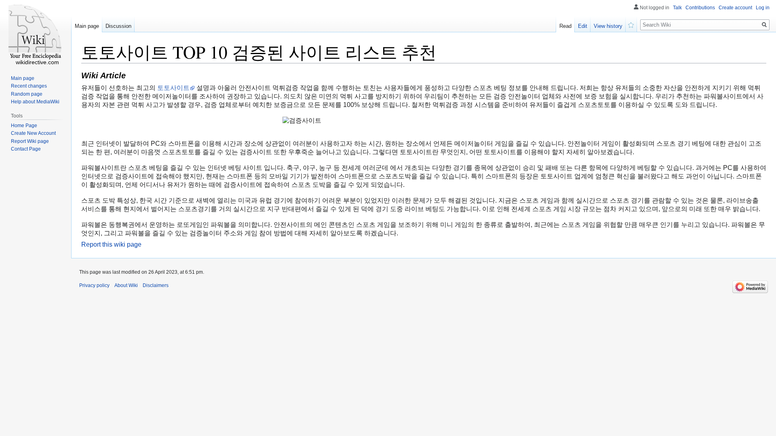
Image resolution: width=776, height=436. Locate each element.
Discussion (118, 26)
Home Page (24, 125)
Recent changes (29, 86)
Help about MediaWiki (35, 102)
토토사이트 (173, 87)
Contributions (700, 7)
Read (565, 26)
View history (608, 26)
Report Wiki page (30, 141)
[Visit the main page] (35, 32)
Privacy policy (94, 285)
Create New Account (33, 133)
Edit (582, 26)
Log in (763, 7)
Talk (677, 7)
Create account (735, 7)
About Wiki (126, 285)
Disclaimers (156, 285)
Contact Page (26, 149)
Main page (87, 26)
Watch (631, 24)
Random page (26, 94)
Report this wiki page (111, 244)
